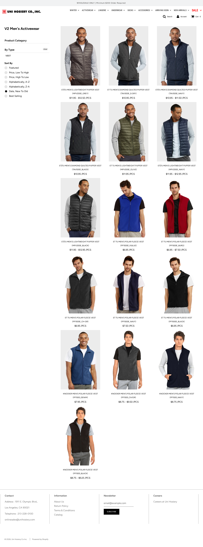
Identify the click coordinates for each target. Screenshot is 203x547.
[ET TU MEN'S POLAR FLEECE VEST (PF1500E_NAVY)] (128, 283)
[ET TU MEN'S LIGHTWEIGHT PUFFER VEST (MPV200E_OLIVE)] (128, 131)
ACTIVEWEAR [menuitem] (87, 10)
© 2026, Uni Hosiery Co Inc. (15, 539)
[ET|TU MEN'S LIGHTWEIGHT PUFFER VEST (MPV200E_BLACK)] (80, 207)
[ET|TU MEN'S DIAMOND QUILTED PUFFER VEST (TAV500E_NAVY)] (177, 56)
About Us (59, 501)
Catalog (58, 514)
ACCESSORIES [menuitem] (144, 10)
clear (45, 49)
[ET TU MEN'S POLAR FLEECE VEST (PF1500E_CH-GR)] (80, 283)
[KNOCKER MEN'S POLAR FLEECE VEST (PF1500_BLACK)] (80, 435)
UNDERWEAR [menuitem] (116, 10)
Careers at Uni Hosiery (165, 501)
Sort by (8, 63)
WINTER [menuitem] (73, 10)
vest (8, 55)
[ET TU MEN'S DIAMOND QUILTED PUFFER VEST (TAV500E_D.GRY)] (128, 56)
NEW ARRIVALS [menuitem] (180, 10)
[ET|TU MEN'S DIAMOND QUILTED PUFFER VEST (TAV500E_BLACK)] (80, 131)
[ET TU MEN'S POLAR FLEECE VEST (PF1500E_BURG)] (177, 207)
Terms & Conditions (64, 510)
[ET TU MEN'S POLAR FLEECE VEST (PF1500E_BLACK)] (177, 283)
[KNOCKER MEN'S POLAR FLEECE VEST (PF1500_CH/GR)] (128, 359)
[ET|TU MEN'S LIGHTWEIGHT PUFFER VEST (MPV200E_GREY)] (80, 56)
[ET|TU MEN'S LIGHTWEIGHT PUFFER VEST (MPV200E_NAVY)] (177, 131)
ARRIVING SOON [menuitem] (162, 10)
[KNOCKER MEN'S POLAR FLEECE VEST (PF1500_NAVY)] (177, 359)
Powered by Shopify (40, 539)
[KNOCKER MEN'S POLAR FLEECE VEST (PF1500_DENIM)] (80, 359)
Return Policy (61, 506)
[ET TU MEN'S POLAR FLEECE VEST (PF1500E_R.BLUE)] (128, 207)
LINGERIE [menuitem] (102, 10)
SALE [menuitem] (195, 10)
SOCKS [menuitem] (130, 10)
